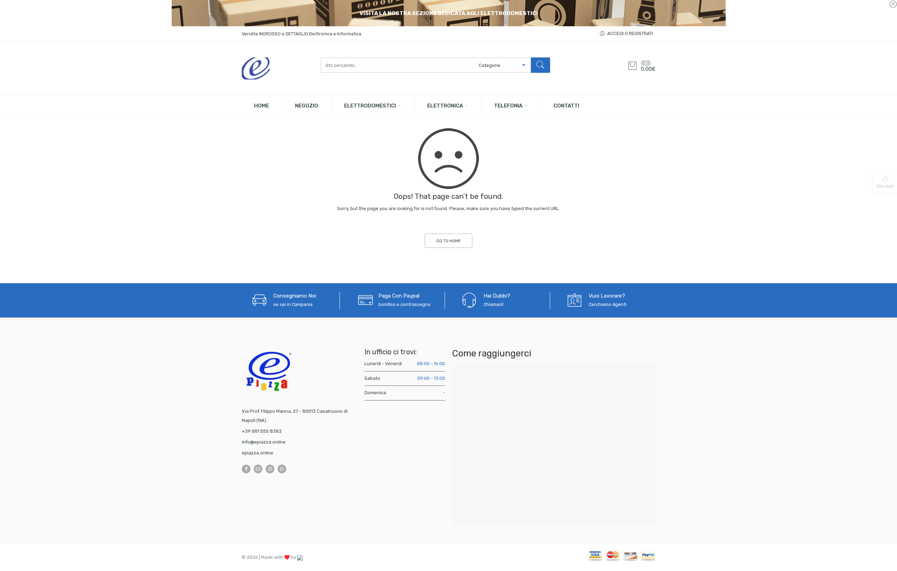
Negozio (306, 106)
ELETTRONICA (445, 106)
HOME (261, 106)
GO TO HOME (448, 240)
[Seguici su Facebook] (246, 469)
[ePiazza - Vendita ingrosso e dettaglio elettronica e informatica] (278, 68)
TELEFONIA (508, 106)
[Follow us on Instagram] (270, 469)
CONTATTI (566, 106)
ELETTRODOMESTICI (370, 106)
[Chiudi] (893, 4)
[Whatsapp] (282, 469)
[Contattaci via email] (258, 469)
